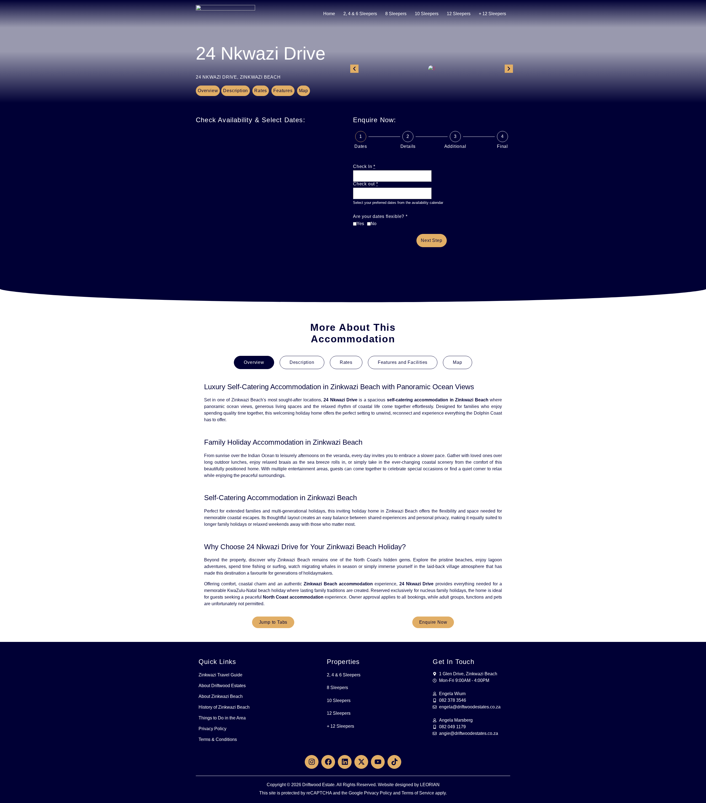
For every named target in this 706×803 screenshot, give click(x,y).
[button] (354, 69)
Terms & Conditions (218, 739)
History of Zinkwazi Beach (224, 707)
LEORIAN (430, 784)
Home (329, 13)
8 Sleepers (396, 13)
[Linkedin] (345, 762)
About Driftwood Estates (222, 685)
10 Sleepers (426, 13)
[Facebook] (328, 762)
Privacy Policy (212, 728)
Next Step (431, 240)
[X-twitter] (361, 762)
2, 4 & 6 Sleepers (360, 13)
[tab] (254, 362)
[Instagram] (312, 762)
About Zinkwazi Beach (221, 696)
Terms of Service (418, 793)
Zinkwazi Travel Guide (220, 675)
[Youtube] (378, 762)
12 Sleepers (458, 13)
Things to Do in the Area (222, 718)
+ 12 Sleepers (492, 13)
